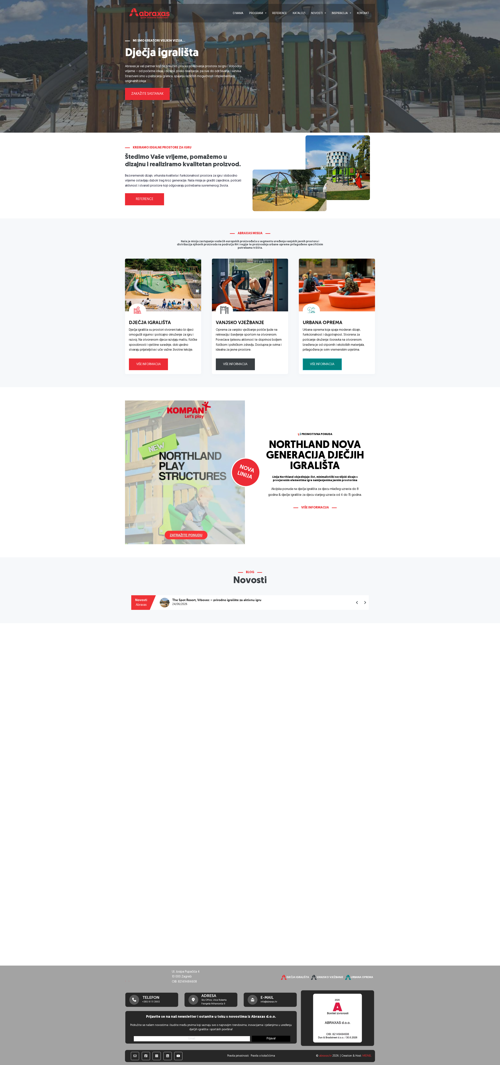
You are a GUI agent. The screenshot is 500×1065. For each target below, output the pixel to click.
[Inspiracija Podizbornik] (350, 13)
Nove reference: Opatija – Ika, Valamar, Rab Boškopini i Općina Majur (223, 600)
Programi (256, 13)
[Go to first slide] (365, 603)
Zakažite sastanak (147, 94)
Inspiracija (340, 13)
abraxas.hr (325, 1055)
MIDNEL (366, 1055)
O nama (238, 13)
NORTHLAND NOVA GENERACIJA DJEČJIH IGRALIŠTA (315, 456)
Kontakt (363, 13)
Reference (279, 13)
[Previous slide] (357, 603)
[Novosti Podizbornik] (325, 13)
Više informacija (148, 364)
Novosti (317, 13)
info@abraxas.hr (269, 1002)
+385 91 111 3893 (151, 1002)
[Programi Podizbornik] (265, 13)
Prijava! (271, 1038)
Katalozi (299, 13)
